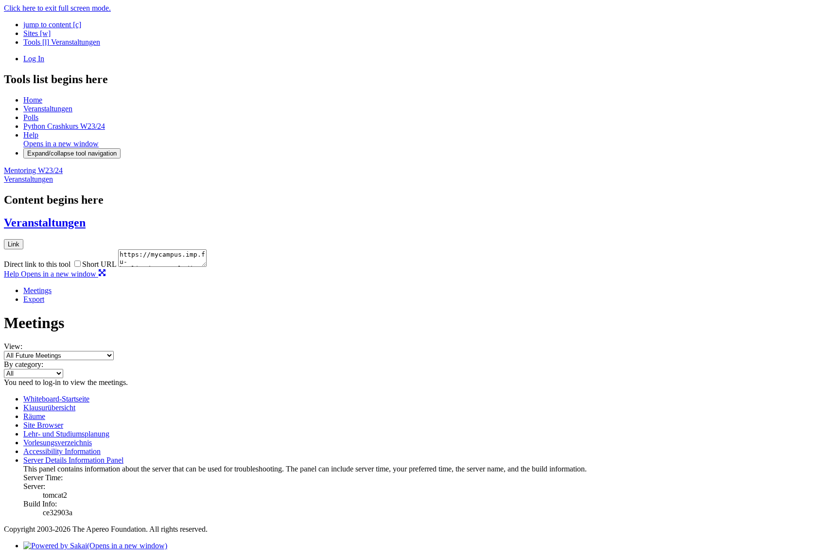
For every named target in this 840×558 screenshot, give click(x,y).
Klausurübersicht (49, 407)
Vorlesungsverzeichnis (57, 442)
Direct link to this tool (37, 264)
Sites (37, 33)
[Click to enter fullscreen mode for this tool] (102, 274)
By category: (23, 364)
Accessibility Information (62, 451)
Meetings (37, 290)
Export (33, 299)
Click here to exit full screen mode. (57, 8)
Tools (36, 42)
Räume (34, 416)
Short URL (99, 264)
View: (13, 346)
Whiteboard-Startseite (56, 399)
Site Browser (43, 425)
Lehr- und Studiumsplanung (66, 434)
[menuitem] (429, 290)
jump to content (52, 24)
